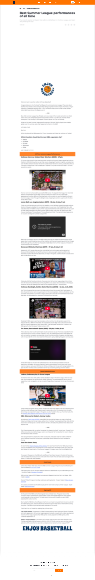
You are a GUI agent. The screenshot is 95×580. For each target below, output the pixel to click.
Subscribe (59, 570)
